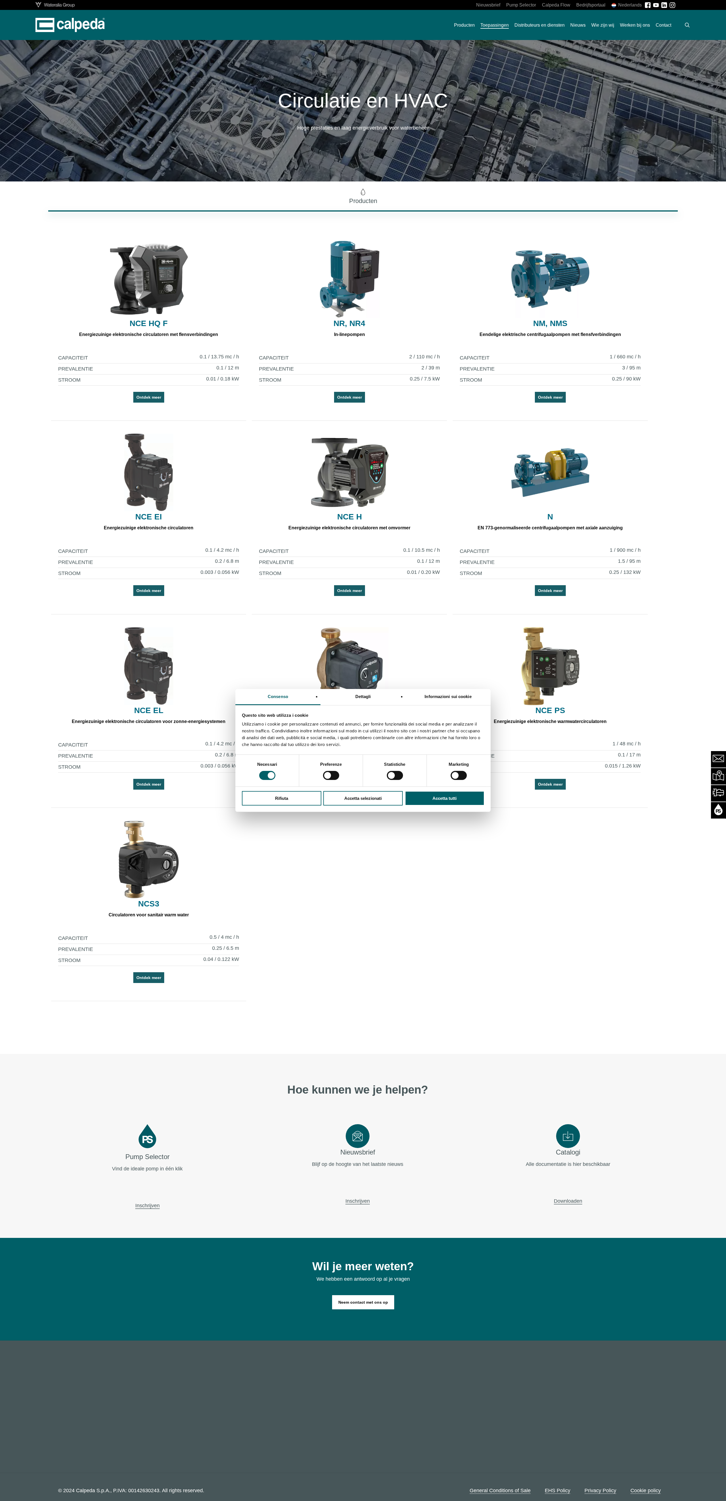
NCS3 (148, 903)
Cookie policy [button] (645, 1490)
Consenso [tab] (278, 696)
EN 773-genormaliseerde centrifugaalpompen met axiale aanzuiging (550, 527)
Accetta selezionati (363, 798)
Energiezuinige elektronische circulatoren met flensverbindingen (148, 334)
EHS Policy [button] (557, 1490)
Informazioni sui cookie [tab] (448, 696)
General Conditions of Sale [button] (500, 1490)
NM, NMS (550, 323)
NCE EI (148, 516)
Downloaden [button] (568, 1201)
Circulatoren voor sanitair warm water (149, 914)
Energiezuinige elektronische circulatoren (148, 527)
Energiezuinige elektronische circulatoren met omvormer (349, 527)
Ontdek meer (148, 397)
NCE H (349, 516)
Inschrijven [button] (147, 1205)
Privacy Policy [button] (600, 1490)
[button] (363, 196)
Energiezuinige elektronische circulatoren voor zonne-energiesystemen (148, 721)
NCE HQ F (149, 323)
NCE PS (550, 710)
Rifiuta (281, 798)
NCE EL (148, 710)
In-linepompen (349, 334)
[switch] (331, 775)
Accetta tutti (444, 798)
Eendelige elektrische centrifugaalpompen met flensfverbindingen (550, 334)
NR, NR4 (349, 323)
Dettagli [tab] (363, 696)
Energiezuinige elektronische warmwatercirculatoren (550, 721)
